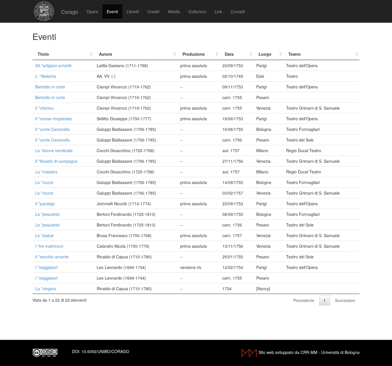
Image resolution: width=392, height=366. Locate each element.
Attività (174, 11)
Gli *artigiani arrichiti (53, 65)
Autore (105, 54)
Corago (69, 11)
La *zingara (45, 288)
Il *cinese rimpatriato (53, 118)
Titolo (43, 54)
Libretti (133, 11)
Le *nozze (44, 182)
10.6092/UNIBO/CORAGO (105, 351)
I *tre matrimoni (49, 246)
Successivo (345, 300)
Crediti (153, 11)
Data (229, 54)
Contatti (238, 11)
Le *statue (44, 235)
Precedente (303, 300)
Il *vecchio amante (52, 257)
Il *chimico (44, 108)
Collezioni (197, 11)
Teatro (294, 54)
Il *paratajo (45, 203)
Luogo (265, 54)
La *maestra (46, 172)
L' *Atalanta (45, 76)
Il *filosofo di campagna (56, 161)
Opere (92, 11)
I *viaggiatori (46, 267)
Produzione (194, 54)
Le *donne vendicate (54, 150)
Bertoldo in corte (50, 87)
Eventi (112, 11)
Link (218, 11)
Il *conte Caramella (52, 129)
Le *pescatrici (47, 214)
